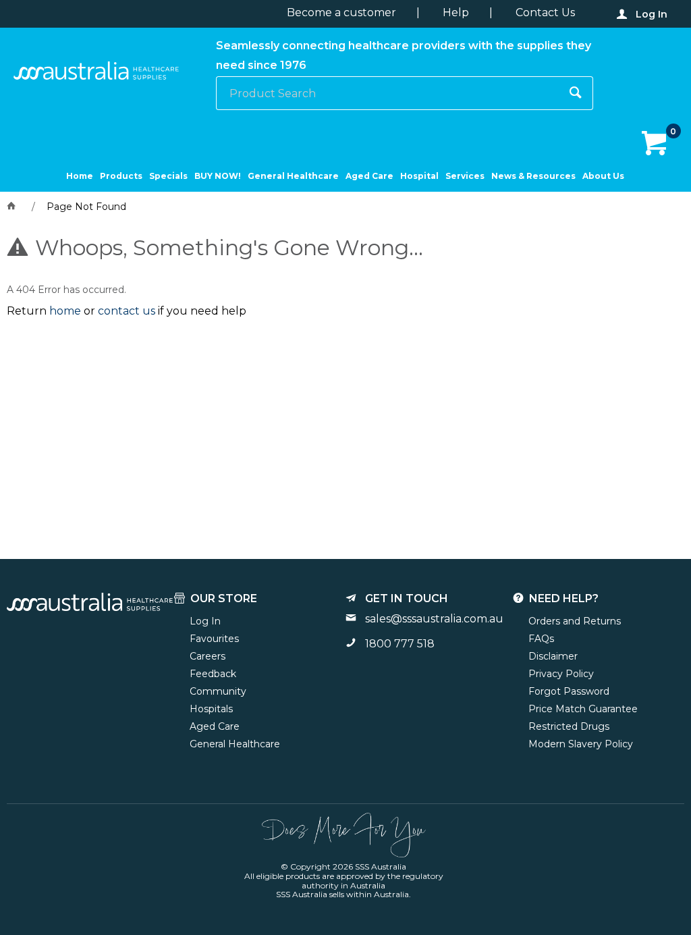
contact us (126, 310)
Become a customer (341, 12)
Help (456, 12)
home (65, 310)
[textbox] (388, 93)
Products (121, 176)
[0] (655, 143)
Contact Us (545, 12)
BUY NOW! (217, 176)
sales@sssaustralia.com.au (434, 618)
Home (79, 176)
